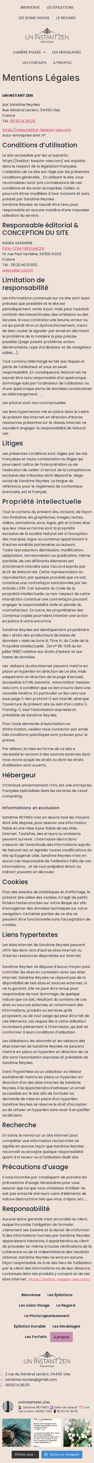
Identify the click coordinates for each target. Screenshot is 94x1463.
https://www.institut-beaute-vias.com (36, 129)
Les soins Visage (34, 17)
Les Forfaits (34, 62)
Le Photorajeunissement (47, 1315)
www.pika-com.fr (17, 270)
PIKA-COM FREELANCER (23, 248)
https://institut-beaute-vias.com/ (59, 1279)
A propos (62, 62)
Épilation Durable (30, 1326)
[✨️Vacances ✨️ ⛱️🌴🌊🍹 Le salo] (16, 1433)
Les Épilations (60, 7)
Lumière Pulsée (27, 52)
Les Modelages (66, 52)
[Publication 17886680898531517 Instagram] (77, 1433)
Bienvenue (30, 7)
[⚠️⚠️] (47, 1433)
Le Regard (66, 17)
